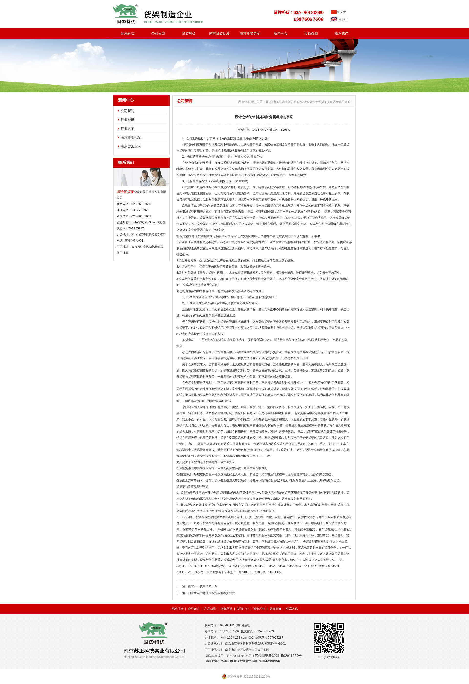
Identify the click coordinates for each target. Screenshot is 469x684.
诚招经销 (259, 608)
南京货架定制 (250, 33)
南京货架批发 (219, 33)
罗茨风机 (252, 661)
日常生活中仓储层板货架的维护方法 (211, 593)
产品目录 (210, 608)
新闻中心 (280, 33)
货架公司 (227, 661)
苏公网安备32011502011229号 (278, 656)
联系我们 (341, 33)
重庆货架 (239, 661)
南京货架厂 (213, 661)
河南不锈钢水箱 (269, 661)
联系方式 (292, 608)
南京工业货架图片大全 (202, 586)
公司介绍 (158, 33)
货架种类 (189, 33)
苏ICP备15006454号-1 (240, 656)
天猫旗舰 (311, 33)
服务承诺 (226, 608)
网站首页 (128, 33)
